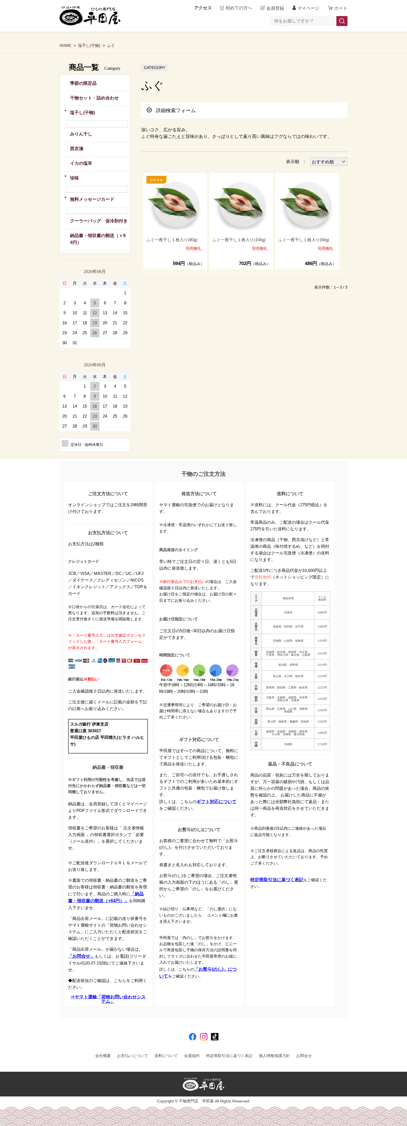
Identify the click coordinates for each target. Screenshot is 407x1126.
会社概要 (103, 1055)
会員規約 (192, 1055)
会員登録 (275, 8)
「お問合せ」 (81, 956)
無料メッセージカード (92, 199)
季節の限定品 (83, 83)
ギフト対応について (216, 801)
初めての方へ (239, 8)
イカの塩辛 (81, 163)
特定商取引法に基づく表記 (276, 879)
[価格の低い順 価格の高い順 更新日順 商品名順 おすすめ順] (328, 162)
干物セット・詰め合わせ (94, 98)
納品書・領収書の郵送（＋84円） (98, 239)
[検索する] (341, 21)
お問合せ (304, 1055)
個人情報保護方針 (274, 1055)
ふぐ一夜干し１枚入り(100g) (239, 239)
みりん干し (81, 134)
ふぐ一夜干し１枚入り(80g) (171, 239)
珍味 (74, 178)
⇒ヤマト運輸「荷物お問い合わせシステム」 (108, 999)
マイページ (308, 8)
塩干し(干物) (89, 45)
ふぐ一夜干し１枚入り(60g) (303, 239)
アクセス (203, 8)
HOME (65, 45)
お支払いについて (132, 1055)
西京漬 (76, 148)
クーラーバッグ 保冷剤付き (99, 220)
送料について (166, 1055)
